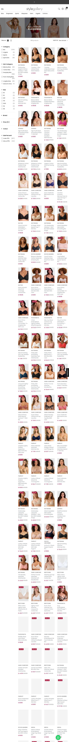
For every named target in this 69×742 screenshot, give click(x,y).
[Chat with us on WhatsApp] (58, 737)
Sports (17, 13)
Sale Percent (7, 135)
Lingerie (38, 13)
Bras (2, 13)
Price (6, 122)
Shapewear (9, 13)
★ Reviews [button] (67, 372)
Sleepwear (24, 13)
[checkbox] (8, 49)
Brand (5, 115)
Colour (5, 129)
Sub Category (8, 64)
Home (29, 26)
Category (6, 47)
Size (4, 90)
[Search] (59, 9)
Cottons (45, 13)
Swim (31, 13)
